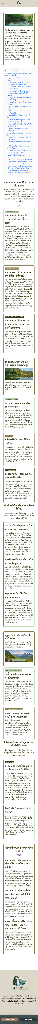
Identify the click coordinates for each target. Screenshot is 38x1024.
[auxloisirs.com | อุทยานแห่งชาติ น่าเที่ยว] (19, 3)
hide (15, 71)
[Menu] (2, 3)
